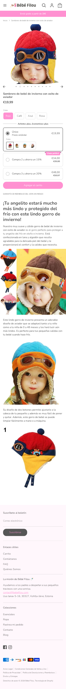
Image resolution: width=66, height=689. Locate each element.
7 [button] (38, 86)
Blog (5, 635)
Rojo (8, 116)
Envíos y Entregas (10, 676)
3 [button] (24, 86)
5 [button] (31, 86)
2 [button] (20, 86)
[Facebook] (5, 647)
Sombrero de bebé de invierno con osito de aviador (32, 20)
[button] (33, 133)
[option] (33, 14)
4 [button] (27, 86)
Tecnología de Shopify (44, 681)
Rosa (42, 116)
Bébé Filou (29, 681)
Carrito (7, 553)
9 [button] (46, 86)
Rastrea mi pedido (13, 624)
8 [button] (42, 86)
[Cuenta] (52, 4)
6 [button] (35, 86)
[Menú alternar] (5, 5)
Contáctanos (10, 559)
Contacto (8, 630)
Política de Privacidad (11, 672)
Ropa (6, 619)
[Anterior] (4, 86)
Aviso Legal (8, 669)
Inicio (5, 20)
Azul (30, 116)
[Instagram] (10, 647)
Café (19, 116)
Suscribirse (15, 532)
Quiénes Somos (12, 569)
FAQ (5, 564)
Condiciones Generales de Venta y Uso (31, 669)
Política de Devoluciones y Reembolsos (39, 672)
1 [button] (16, 86)
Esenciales (9, 614)
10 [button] (49, 86)
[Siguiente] (61, 86)
